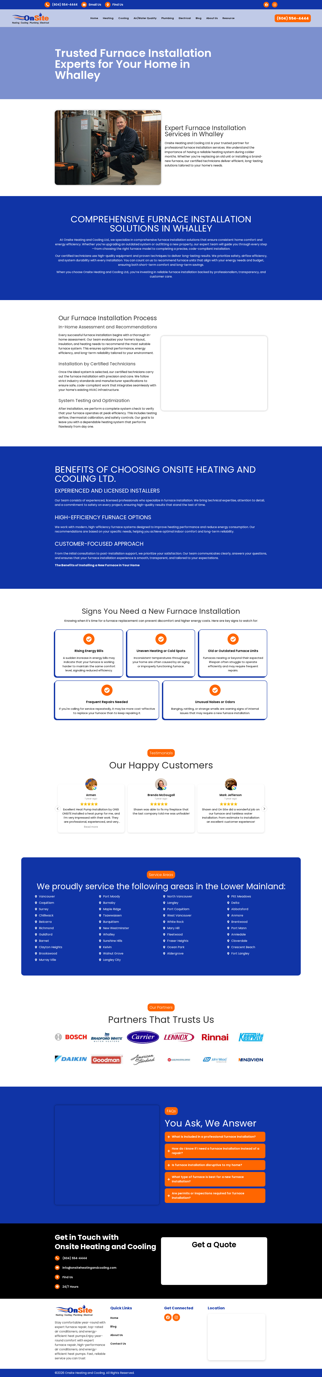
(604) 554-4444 (65, 4)
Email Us (95, 4)
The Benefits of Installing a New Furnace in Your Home (97, 565)
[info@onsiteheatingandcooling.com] (57, 1267)
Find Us (117, 4)
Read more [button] (91, 827)
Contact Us (118, 1344)
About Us (212, 18)
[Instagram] (274, 4)
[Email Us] (84, 4)
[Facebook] (266, 4)
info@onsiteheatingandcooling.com (89, 1268)
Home (94, 18)
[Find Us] (108, 4)
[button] (264, 809)
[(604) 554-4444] (47, 4)
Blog (198, 18)
